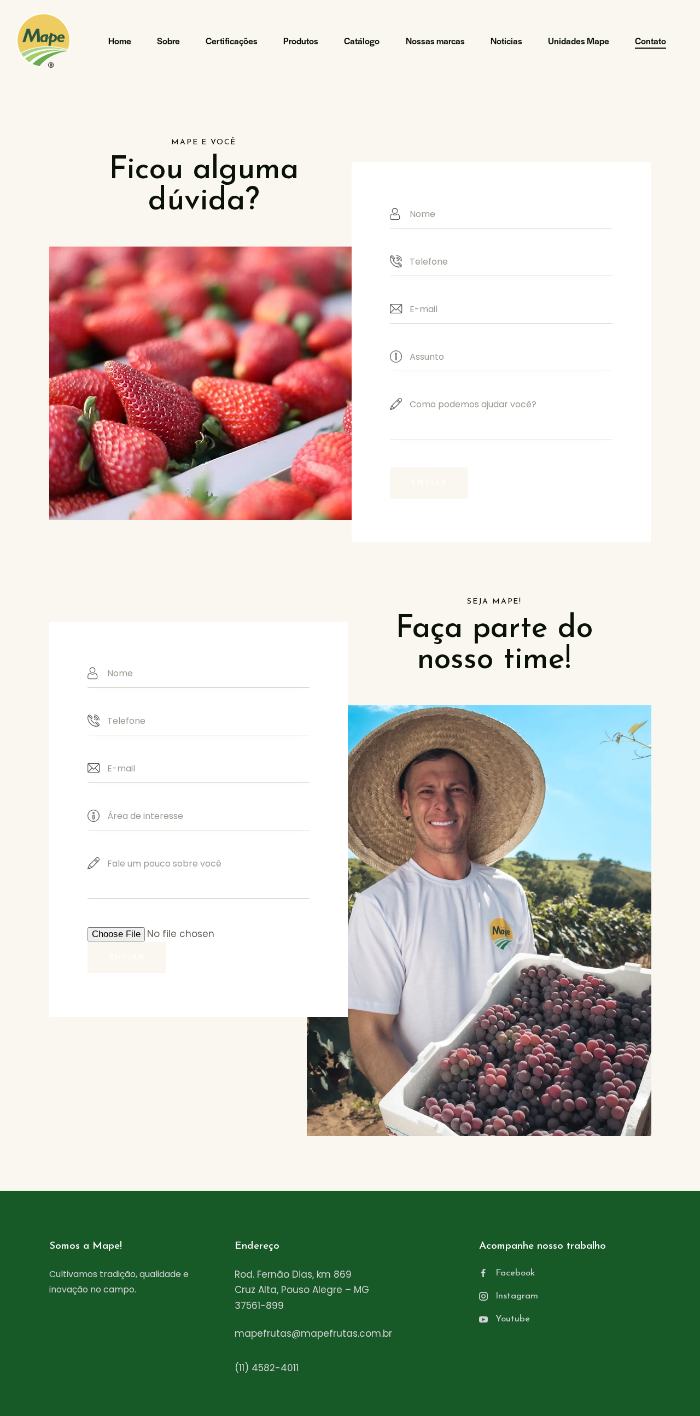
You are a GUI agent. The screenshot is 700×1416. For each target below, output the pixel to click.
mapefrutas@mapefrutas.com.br (313, 1333)
